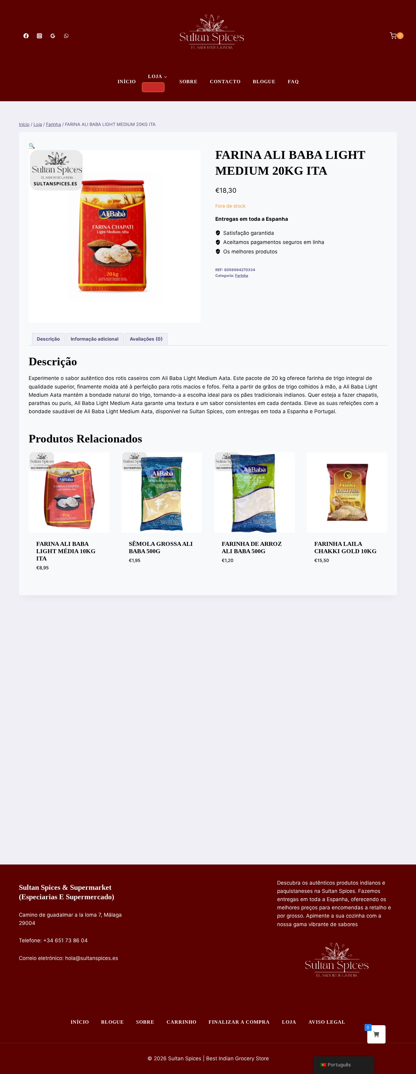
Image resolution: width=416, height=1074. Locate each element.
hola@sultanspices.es (91, 958)
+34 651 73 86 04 (65, 940)
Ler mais (232, 578)
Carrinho (181, 1022)
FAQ (293, 81)
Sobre (188, 81)
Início (127, 81)
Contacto (225, 81)
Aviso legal (326, 1022)
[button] (32, 146)
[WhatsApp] (66, 35)
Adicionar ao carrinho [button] (158, 578)
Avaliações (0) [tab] (146, 339)
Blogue (264, 81)
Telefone (29, 940)
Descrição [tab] (48, 339)
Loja (289, 1022)
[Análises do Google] (53, 35)
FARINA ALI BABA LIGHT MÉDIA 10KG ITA (66, 551)
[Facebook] (26, 35)
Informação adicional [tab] (94, 339)
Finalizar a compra (239, 1022)
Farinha (241, 275)
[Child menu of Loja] (153, 87)
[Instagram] (39, 35)
